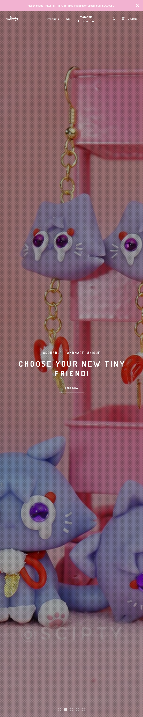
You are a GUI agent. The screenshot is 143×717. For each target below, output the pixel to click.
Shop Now (71, 387)
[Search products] (114, 19)
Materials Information (86, 19)
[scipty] (22, 19)
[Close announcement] (137, 5)
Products (53, 18)
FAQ (67, 18)
